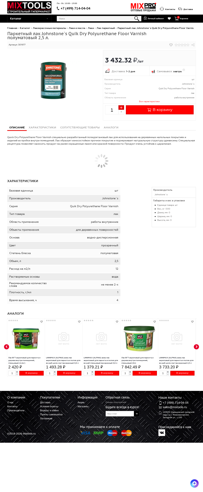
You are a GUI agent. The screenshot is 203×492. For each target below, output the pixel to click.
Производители (15, 410)
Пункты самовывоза (51, 414)
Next (196, 347)
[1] (176, 44)
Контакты (12, 406)
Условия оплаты (49, 406)
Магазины (83, 406)
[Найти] (136, 18)
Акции (81, 402)
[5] (188, 44)
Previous (6, 347)
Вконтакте (161, 432)
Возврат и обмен (49, 410)
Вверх (186, 395)
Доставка (45, 402)
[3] (182, 44)
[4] (185, 44)
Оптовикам (46, 418)
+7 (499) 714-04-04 (75, 8)
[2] (179, 44)
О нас (10, 402)
